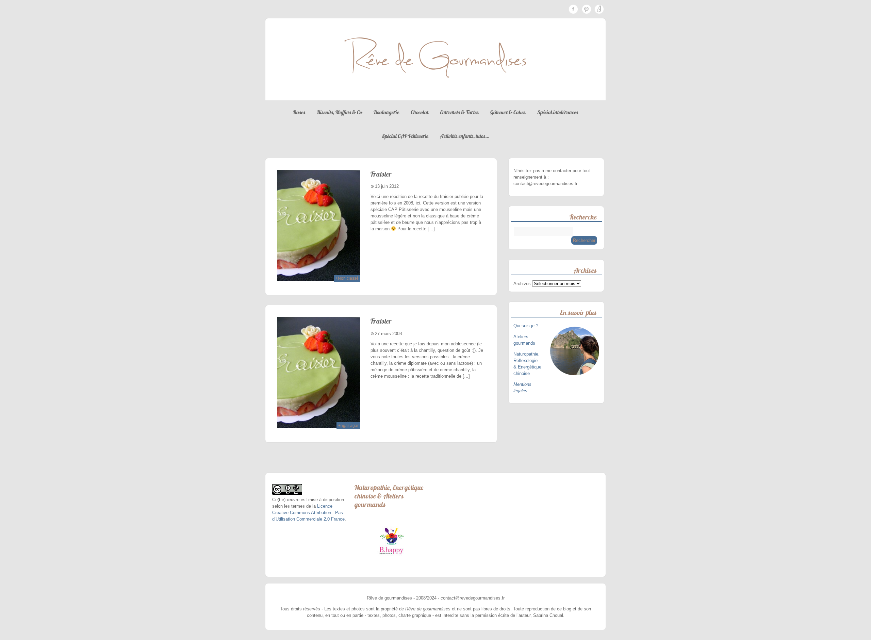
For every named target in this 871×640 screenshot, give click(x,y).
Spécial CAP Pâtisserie (405, 136)
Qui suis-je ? (526, 325)
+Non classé (347, 278)
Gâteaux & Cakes (508, 112)
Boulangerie (386, 112)
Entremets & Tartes (459, 112)
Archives (522, 283)
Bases (299, 112)
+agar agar (348, 425)
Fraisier (381, 174)
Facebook (573, 9)
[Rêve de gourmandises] (435, 93)
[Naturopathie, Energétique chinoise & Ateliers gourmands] (391, 541)
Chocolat (419, 112)
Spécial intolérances (557, 112)
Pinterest (586, 9)
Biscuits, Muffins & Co (339, 112)
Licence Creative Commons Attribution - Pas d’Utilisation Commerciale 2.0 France (308, 513)
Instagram (599, 9)
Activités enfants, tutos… (464, 136)
